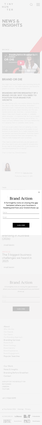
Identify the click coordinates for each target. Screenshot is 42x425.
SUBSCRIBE (21, 225)
